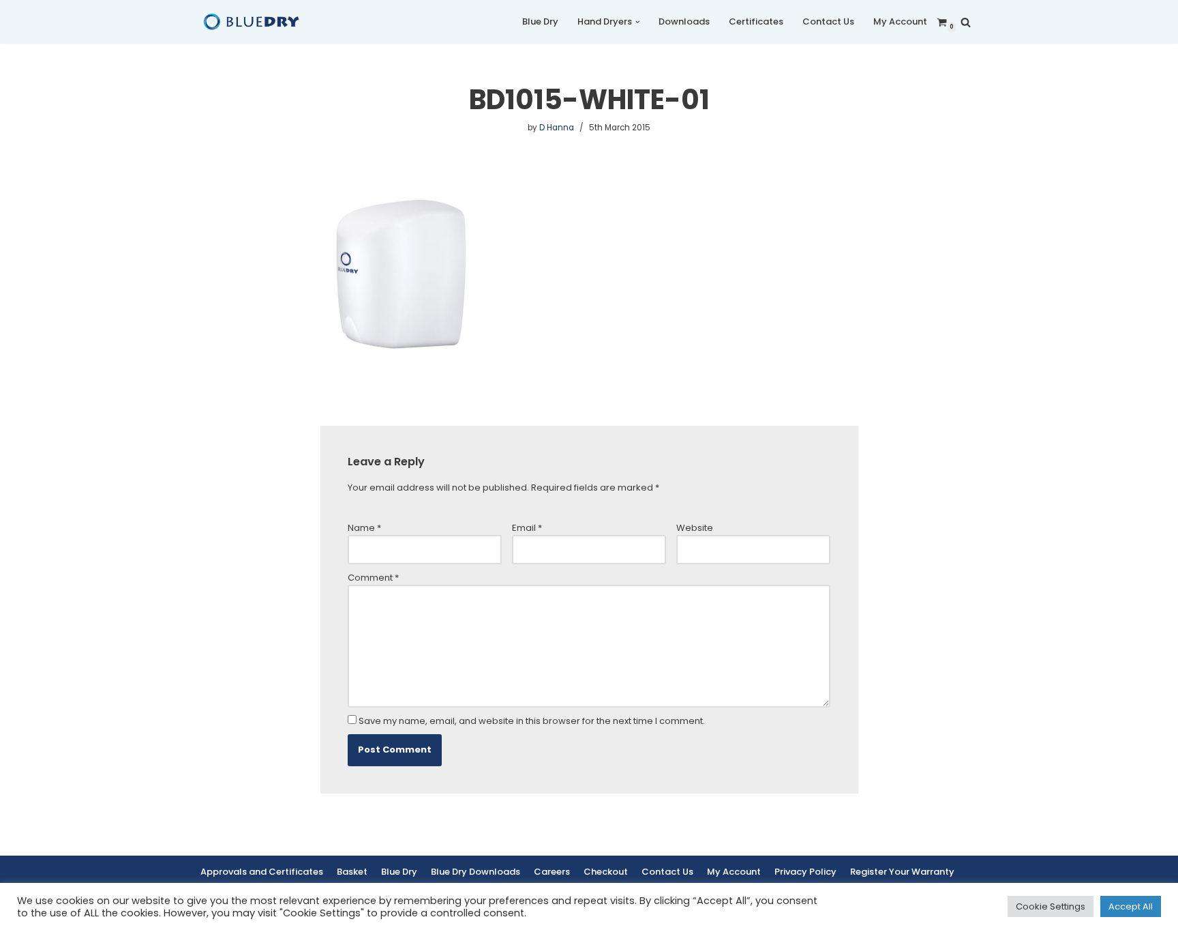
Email (527, 527)
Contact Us (828, 21)
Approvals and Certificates (261, 871)
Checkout (606, 871)
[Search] (966, 22)
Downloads (684, 21)
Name (364, 527)
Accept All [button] (1130, 906)
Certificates (756, 21)
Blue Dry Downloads (475, 871)
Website (694, 527)
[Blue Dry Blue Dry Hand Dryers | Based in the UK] (251, 21)
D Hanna (556, 127)
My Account (900, 21)
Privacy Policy (805, 871)
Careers (552, 871)
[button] (637, 22)
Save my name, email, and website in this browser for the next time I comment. (532, 720)
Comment (373, 577)
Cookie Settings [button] (1050, 906)
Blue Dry (540, 21)
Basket (352, 871)
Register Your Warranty (902, 871)
